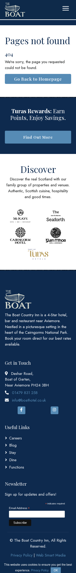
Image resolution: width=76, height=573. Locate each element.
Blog (13, 445)
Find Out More (38, 137)
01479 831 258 (25, 392)
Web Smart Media (51, 555)
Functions (16, 467)
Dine (12, 460)
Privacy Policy (21, 555)
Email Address (19, 508)
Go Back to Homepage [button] (38, 79)
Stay (12, 452)
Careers (15, 438)
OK (56, 570)
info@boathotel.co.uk (29, 400)
